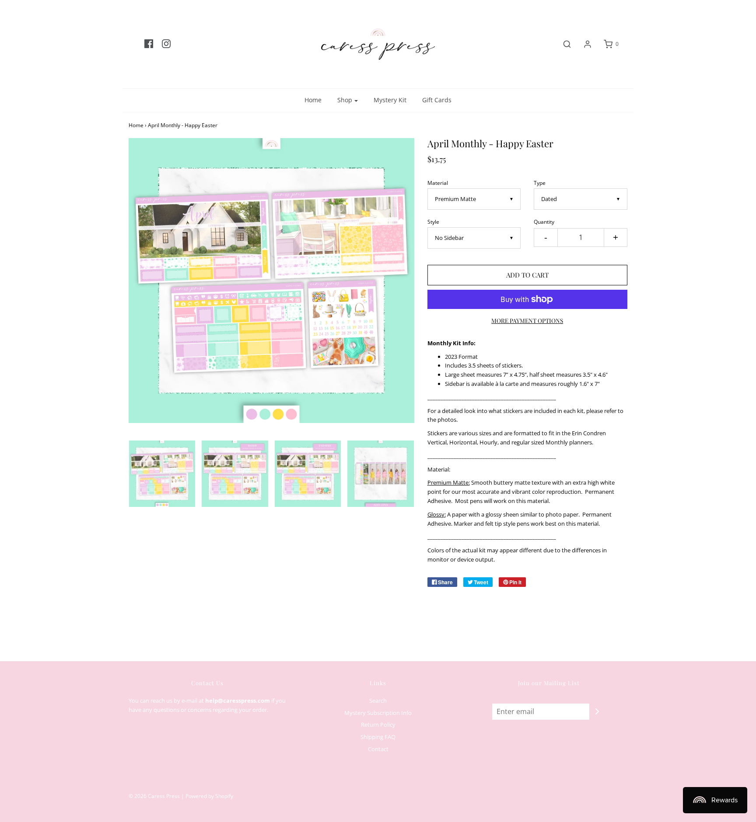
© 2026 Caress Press (154, 796)
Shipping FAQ (378, 737)
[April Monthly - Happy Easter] (162, 473)
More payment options (527, 320)
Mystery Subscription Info (378, 713)
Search (378, 700)
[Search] (562, 44)
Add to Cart (527, 275)
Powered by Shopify (209, 796)
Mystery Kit (390, 100)
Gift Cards (437, 100)
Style (433, 221)
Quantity (544, 221)
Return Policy (378, 724)
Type (540, 182)
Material (437, 182)
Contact (378, 749)
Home (313, 100)
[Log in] (583, 44)
